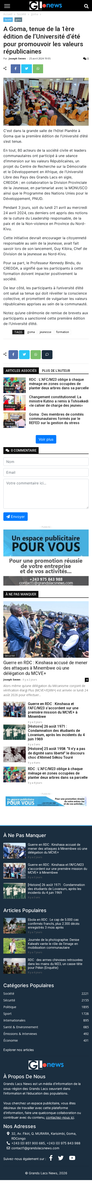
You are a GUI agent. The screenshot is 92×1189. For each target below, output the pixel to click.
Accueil (7, 14)
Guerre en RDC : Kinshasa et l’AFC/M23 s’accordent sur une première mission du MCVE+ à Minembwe (53, 710)
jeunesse (45, 332)
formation (62, 332)
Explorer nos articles (18, 1050)
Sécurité (10, 655)
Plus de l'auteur (56, 371)
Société (21, 14)
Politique (10, 406)
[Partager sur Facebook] (16, 68)
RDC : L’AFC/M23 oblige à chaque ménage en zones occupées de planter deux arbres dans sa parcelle (58, 773)
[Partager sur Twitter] (27, 68)
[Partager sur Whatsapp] (38, 68)
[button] (9, 558)
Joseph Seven (18, 58)
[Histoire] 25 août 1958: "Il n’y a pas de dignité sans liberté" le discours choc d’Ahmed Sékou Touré (56, 753)
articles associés (21, 371)
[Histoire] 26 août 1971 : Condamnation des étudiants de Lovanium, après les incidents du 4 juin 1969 (56, 732)
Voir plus (46, 439)
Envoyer (18, 516)
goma (34, 14)
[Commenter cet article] (47, 354)
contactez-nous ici (60, 1117)
